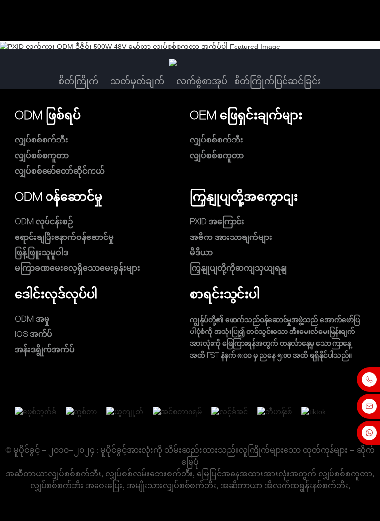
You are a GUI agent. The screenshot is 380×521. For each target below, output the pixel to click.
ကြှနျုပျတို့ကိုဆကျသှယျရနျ (238, 268)
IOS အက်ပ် (33, 334)
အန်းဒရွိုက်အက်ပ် (45, 349)
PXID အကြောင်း (217, 221)
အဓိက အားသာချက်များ (231, 237)
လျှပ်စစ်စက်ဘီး (41, 140)
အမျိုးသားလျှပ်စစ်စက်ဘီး (171, 485)
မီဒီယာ (201, 252)
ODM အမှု (32, 318)
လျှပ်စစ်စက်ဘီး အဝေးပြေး (76, 485)
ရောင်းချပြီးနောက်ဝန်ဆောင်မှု (64, 237)
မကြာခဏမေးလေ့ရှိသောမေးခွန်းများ (77, 268)
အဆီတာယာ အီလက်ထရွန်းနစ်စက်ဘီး (284, 485)
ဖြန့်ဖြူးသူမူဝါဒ (41, 252)
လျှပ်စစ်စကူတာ (42, 155)
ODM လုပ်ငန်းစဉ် (44, 221)
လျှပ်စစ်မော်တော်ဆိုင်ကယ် (60, 170)
